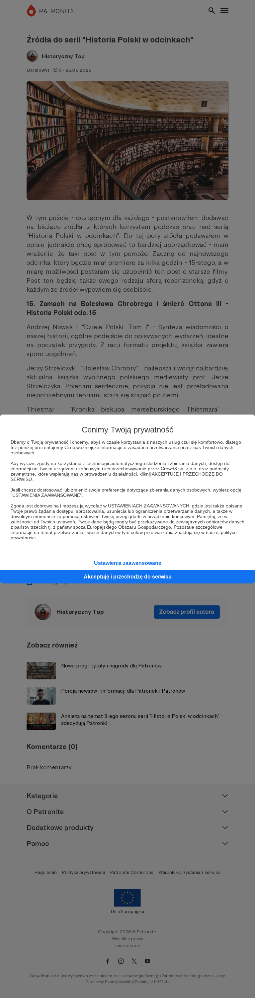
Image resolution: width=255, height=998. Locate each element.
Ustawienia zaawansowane (127, 563)
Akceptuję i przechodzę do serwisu (128, 576)
